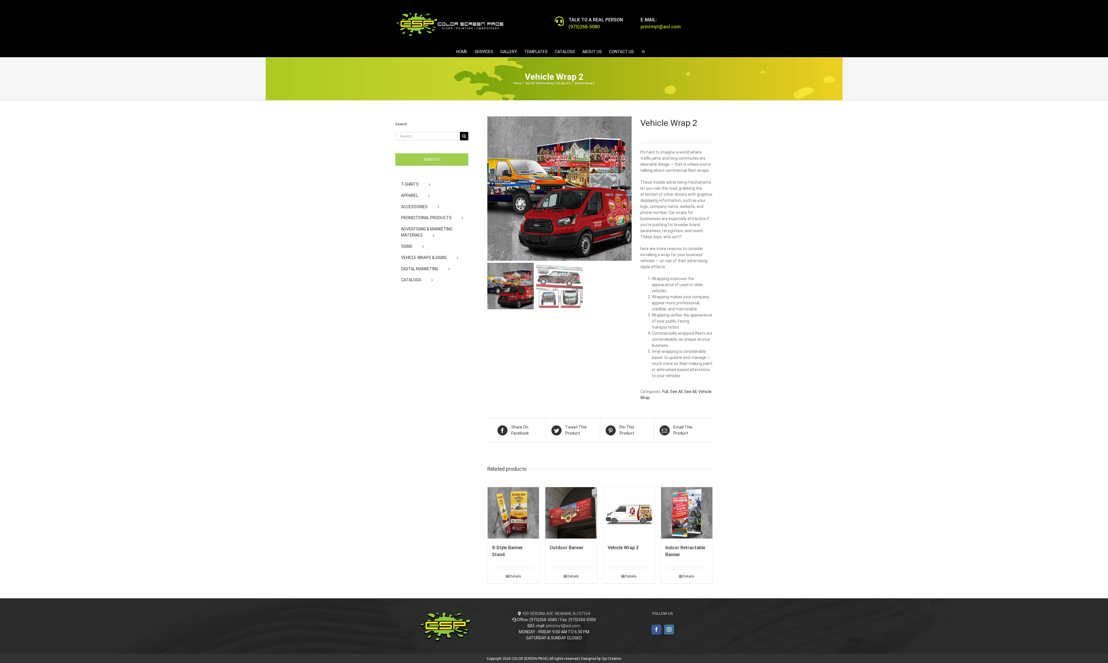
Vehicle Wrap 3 (623, 547)
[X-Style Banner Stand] (513, 513)
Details (515, 576)
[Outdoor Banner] (571, 513)
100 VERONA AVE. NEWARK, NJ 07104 (556, 613)
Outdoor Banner (566, 547)
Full (665, 391)
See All (676, 391)
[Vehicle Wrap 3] (629, 513)
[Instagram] (669, 629)
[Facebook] (656, 629)
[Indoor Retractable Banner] (686, 513)
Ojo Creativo (611, 659)
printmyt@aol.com (563, 625)
